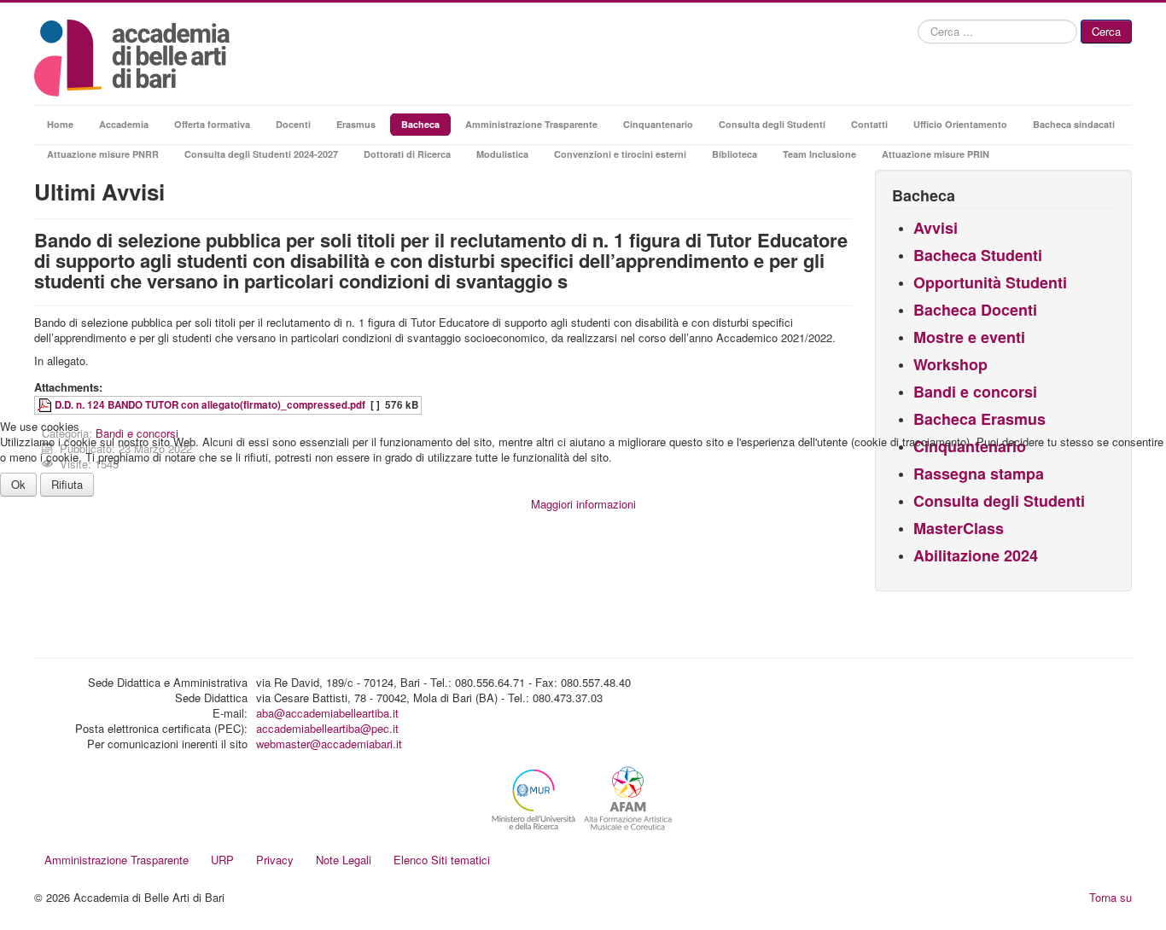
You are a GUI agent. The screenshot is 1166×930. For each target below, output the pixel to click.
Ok (18, 484)
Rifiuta (67, 484)
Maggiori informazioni (583, 504)
